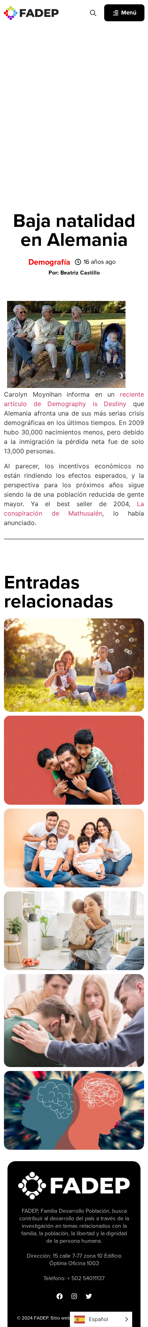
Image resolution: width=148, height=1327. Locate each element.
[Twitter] (88, 1296)
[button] (74, 273)
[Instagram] (74, 1296)
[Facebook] (59, 1296)
